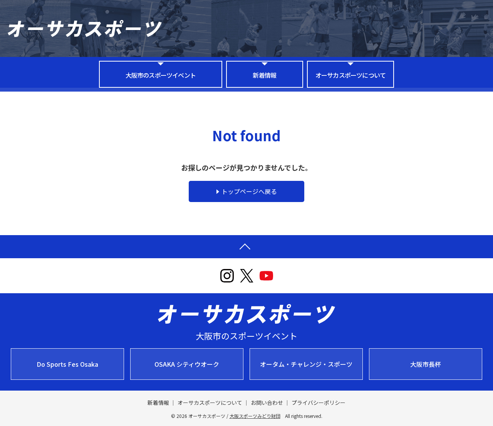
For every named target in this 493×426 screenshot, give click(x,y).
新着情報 (264, 75)
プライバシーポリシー (318, 402)
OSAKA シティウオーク (186, 364)
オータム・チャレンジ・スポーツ (306, 364)
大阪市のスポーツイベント (161, 75)
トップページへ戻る (249, 191)
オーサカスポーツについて (350, 75)
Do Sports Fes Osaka (67, 364)
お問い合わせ (267, 402)
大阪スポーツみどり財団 (255, 416)
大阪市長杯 (425, 364)
